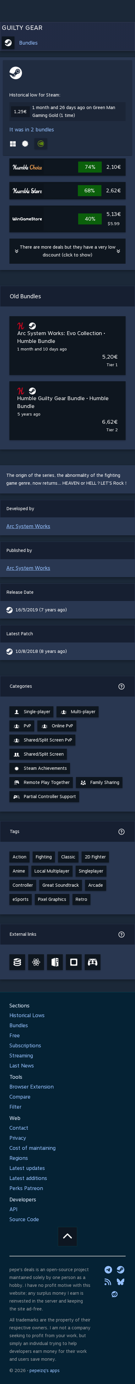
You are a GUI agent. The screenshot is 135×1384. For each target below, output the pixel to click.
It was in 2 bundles (31, 130)
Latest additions (28, 1178)
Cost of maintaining (32, 1148)
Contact (18, 1128)
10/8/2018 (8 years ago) (41, 651)
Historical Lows (27, 1015)
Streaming (21, 1056)
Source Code (24, 1219)
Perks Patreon (26, 1188)
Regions (18, 1158)
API (13, 1209)
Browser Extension (31, 1087)
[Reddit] (114, 1294)
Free (14, 1036)
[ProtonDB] (36, 962)
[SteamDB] (17, 962)
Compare (19, 1097)
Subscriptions (25, 1046)
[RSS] (108, 1282)
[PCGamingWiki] (55, 962)
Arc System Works (28, 526)
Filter (15, 1107)
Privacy (17, 1138)
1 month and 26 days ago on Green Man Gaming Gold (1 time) (73, 111)
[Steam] (120, 1269)
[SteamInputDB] (92, 962)
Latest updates (27, 1168)
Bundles (28, 43)
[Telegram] (108, 1269)
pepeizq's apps (45, 1370)
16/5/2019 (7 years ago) (41, 609)
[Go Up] (67, 1236)
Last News (21, 1066)
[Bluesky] (120, 1282)
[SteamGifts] (74, 962)
